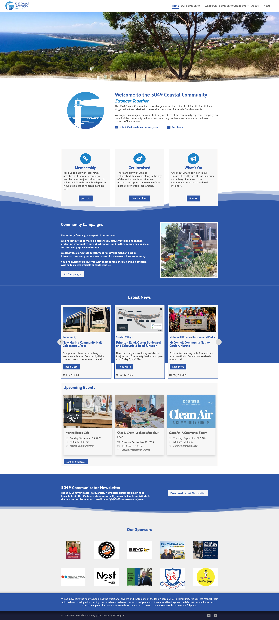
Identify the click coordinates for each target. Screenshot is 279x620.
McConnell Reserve (180, 337)
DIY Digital (119, 615)
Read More (71, 366)
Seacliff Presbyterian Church (136, 450)
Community (70, 337)
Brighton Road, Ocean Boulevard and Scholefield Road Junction (138, 344)
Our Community (190, 6)
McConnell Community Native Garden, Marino (189, 344)
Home (175, 6)
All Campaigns (73, 274)
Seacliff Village (124, 337)
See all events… (75, 462)
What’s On (211, 6)
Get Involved (139, 198)
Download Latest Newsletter (188, 493)
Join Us (85, 198)
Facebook (177, 127)
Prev (60, 342)
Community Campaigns (232, 6)
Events (193, 198)
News (267, 6)
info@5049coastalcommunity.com (139, 127)
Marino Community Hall (82, 446)
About (255, 6)
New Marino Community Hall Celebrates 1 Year (82, 344)
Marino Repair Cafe (77, 433)
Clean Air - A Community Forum (188, 433)
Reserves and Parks (203, 337)
